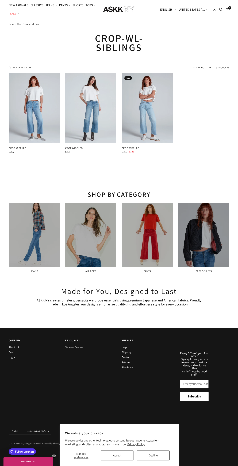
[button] (28, 461)
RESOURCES (72, 340)
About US (14, 347)
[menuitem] (19, 5)
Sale (13, 14)
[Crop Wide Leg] (34, 108)
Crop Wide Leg (17, 148)
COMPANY (15, 340)
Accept (117, 455)
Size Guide (127, 367)
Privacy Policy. (136, 444)
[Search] (220, 9)
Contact (126, 357)
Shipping (126, 352)
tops (89, 5)
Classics (36, 5)
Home (11, 24)
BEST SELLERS (203, 271)
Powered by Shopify (51, 443)
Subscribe (194, 396)
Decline (153, 455)
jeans (49, 5)
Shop (19, 24)
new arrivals (18, 5)
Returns (126, 362)
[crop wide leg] (147, 108)
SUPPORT (127, 340)
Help (124, 347)
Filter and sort (22, 67)
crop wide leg (130, 148)
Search (12, 352)
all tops (90, 271)
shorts (77, 5)
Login (12, 357)
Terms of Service (74, 347)
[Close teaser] (54, 456)
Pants (63, 5)
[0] (226, 9)
